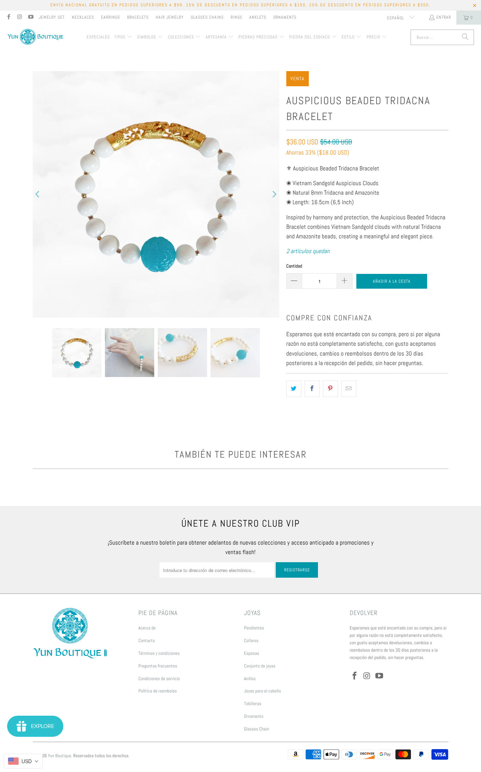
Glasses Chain (256, 729)
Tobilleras (252, 704)
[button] (123, 37)
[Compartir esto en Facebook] (312, 389)
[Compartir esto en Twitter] (293, 389)
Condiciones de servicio (159, 679)
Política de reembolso (157, 691)
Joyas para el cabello (262, 691)
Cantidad (294, 266)
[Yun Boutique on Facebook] (8, 17)
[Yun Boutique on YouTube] (30, 17)
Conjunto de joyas (259, 666)
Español (396, 18)
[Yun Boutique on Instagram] (19, 17)
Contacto (146, 641)
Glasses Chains (207, 17)
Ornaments (284, 17)
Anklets (257, 17)
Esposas (251, 653)
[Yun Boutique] (35, 37)
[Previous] (38, 194)
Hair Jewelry (170, 17)
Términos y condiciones (159, 653)
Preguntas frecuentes (157, 666)
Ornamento (253, 716)
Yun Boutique (59, 756)
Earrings (110, 17)
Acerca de (147, 628)
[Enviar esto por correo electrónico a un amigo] (348, 389)
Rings (236, 17)
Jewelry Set (52, 17)
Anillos (250, 679)
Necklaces (83, 17)
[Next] (274, 194)
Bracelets (138, 17)
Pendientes (254, 628)
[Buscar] (465, 37)
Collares (251, 641)
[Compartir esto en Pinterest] (330, 389)
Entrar (443, 17)
